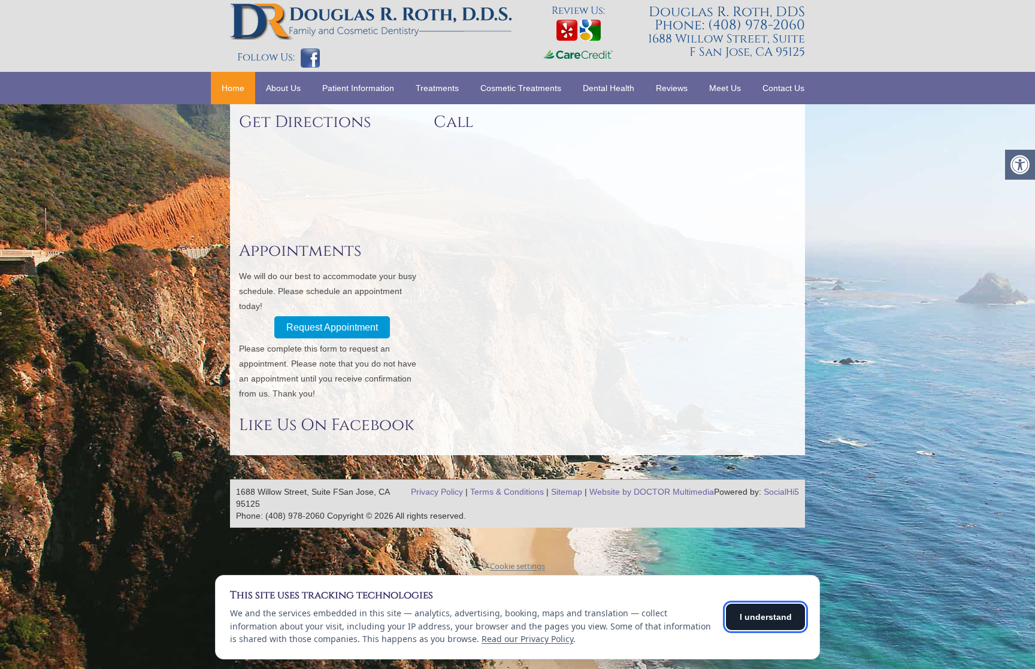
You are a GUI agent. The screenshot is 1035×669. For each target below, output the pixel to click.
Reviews (672, 88)
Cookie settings (517, 566)
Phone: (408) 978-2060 (730, 25)
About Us (283, 88)
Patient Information (358, 88)
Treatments (437, 88)
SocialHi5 (781, 492)
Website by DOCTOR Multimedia (651, 492)
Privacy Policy (437, 492)
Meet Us (725, 88)
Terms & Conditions (507, 492)
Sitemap (566, 492)
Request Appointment (332, 327)
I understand (766, 617)
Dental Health (608, 88)
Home (233, 88)
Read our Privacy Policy (527, 638)
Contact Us (783, 88)
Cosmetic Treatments (520, 88)
